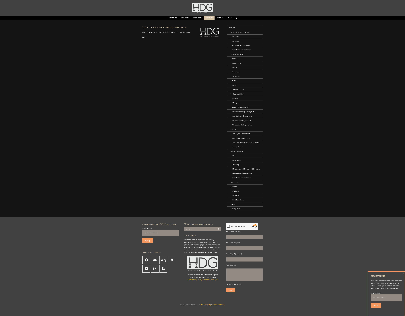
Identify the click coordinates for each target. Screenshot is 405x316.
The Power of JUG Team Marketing (212, 305)
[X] (163, 260)
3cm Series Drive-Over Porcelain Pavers (245, 143)
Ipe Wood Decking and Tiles (241, 120)
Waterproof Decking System (242, 125)
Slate (234, 81)
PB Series (235, 41)
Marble (234, 67)
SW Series (235, 195)
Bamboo (235, 98)
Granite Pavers (237, 63)
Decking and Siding (237, 94)
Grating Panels (235, 209)
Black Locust (236, 160)
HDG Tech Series (238, 200)
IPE (233, 156)
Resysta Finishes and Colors (241, 50)
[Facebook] (146, 260)
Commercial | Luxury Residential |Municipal (202, 280)
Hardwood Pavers (237, 151)
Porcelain (234, 129)
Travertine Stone (238, 90)
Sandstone (236, 76)
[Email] (155, 260)
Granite (234, 59)
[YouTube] (146, 269)
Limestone (236, 72)
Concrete (234, 187)
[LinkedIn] (172, 260)
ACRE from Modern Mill (240, 107)
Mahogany (236, 103)
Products (232, 28)
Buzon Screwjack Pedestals (240, 32)
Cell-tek (233, 204)
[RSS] (163, 269)
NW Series (235, 191)
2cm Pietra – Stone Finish (241, 138)
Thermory (235, 165)
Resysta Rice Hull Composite (240, 45)
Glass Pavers (235, 182)
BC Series (235, 37)
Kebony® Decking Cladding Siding (243, 112)
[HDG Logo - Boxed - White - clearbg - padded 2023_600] (202, 8)
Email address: (147, 228)
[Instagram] (155, 269)
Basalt (234, 85)
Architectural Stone (237, 54)
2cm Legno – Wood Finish (241, 134)
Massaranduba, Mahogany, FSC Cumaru (246, 169)
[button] (178, 18)
